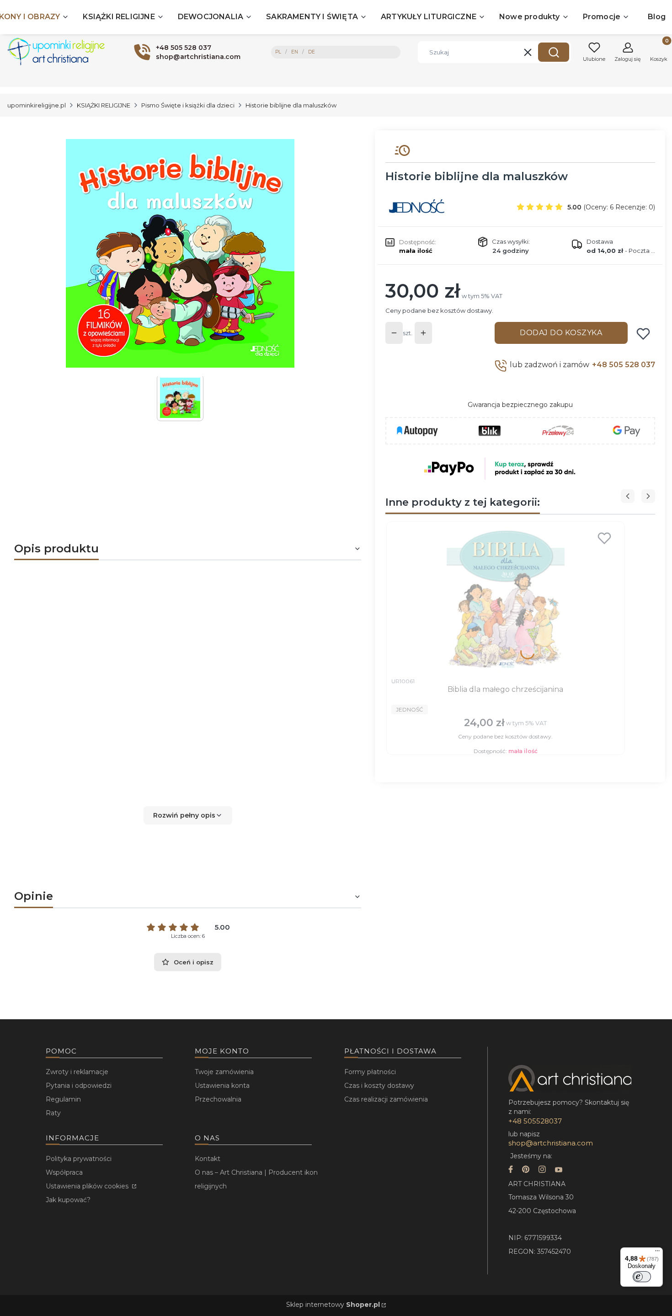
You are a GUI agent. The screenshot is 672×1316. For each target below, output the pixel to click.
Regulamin (63, 1099)
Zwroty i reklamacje (77, 1072)
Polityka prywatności (79, 1159)
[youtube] (558, 1170)
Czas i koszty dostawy (379, 1085)
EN (294, 52)
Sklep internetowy (333, 1304)
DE (311, 52)
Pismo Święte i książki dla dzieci (188, 105)
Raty (53, 1113)
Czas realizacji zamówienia (386, 1099)
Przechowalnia (218, 1099)
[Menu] (657, 1252)
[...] (180, 253)
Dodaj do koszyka (561, 332)
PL (278, 52)
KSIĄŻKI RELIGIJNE (103, 105)
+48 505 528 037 (623, 364)
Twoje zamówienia (224, 1072)
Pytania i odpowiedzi (79, 1085)
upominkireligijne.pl (36, 105)
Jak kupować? (68, 1200)
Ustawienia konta (222, 1085)
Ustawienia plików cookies (88, 1186)
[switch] (642, 1276)
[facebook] (510, 1170)
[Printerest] (525, 1170)
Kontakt (207, 1159)
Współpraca (64, 1172)
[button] (553, 52)
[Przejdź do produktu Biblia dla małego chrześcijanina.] (505, 599)
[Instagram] (542, 1170)
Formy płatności (370, 1072)
